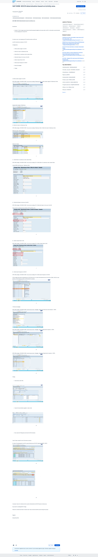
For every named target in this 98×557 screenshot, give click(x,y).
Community (18, 1)
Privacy (21, 555)
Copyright (30, 555)
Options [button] (76, 8)
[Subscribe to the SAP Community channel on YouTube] (75, 555)
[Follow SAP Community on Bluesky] (73, 555)
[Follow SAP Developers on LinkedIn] (77, 555)
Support (44, 555)
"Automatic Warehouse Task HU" (78, 24)
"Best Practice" (65, 26)
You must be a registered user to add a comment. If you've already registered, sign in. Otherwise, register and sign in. (35, 548)
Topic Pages (56, 1)
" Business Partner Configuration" (67, 24)
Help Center (51, 1)
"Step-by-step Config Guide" (67, 29)
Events (46, 1)
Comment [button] (57, 545)
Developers (38, 1)
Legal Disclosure (35, 555)
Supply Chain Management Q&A (69, 44)
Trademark (41, 555)
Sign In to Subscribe (80, 6)
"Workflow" (74, 29)
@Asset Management (81, 29)
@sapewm (64, 31)
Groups (33, 1)
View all (63, 92)
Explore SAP (79, 1)
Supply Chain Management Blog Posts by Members (72, 49)
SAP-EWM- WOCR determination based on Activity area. (33, 6)
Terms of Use (25, 555)
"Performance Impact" (72, 26)
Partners (42, 1)
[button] (81, 13)
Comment (16, 550)
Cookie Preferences (50, 555)
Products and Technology (26, 1)
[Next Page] (74, 32)
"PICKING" (78, 26)
